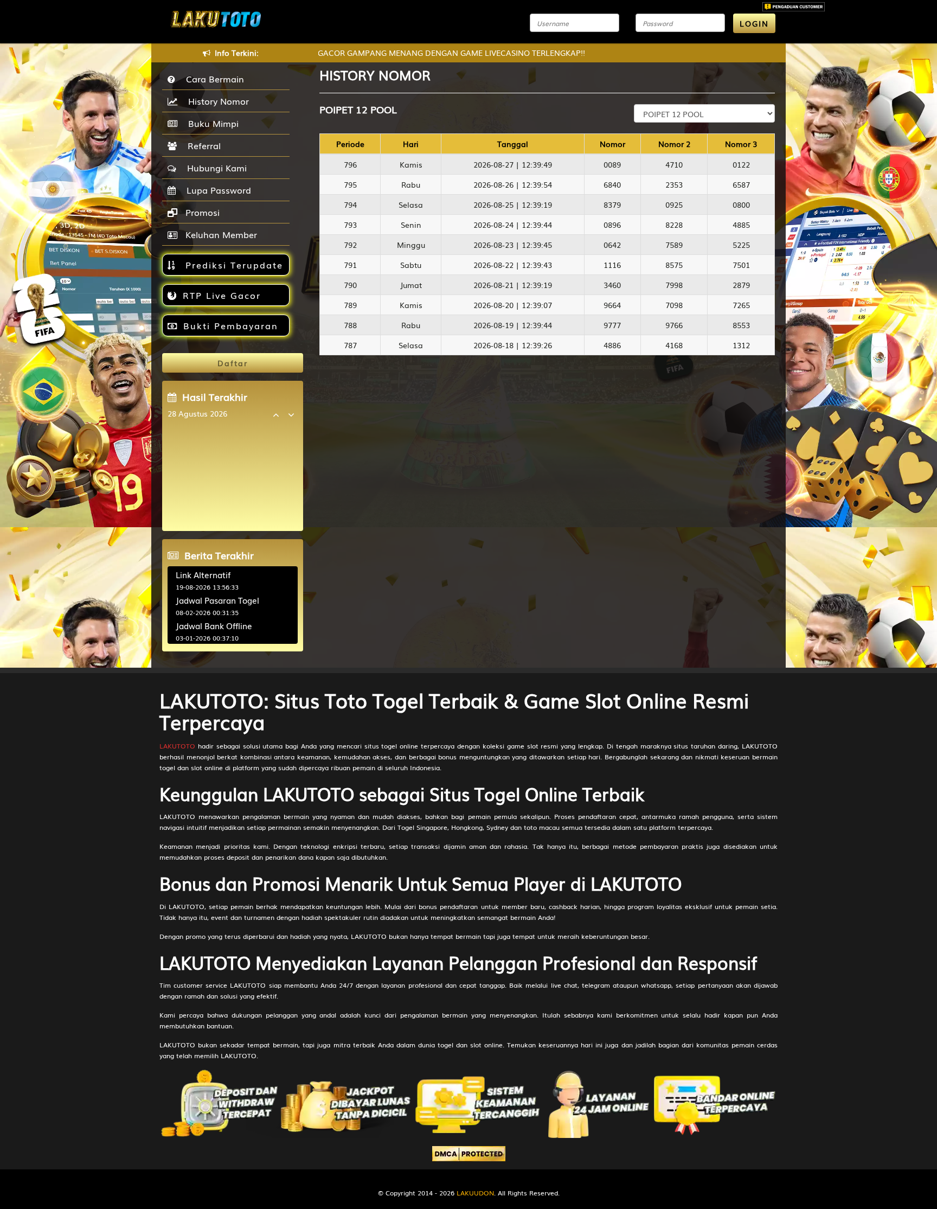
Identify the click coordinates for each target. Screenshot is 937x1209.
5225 (741, 244)
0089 (612, 164)
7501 (741, 264)
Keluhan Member (220, 234)
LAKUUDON (475, 1193)
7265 (741, 304)
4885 (741, 224)
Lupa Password (216, 189)
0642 (612, 244)
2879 (741, 284)
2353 (674, 184)
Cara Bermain (212, 78)
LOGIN (754, 23)
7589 (674, 244)
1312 (741, 345)
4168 (674, 345)
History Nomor (216, 100)
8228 (674, 224)
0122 (741, 164)
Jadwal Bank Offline (214, 625)
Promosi (201, 212)
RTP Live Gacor (222, 295)
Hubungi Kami (214, 167)
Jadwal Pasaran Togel (217, 600)
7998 (674, 284)
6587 (741, 184)
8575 (674, 264)
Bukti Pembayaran (230, 325)
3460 (612, 284)
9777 (612, 324)
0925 (674, 204)
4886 (612, 345)
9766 (674, 324)
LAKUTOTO (177, 746)
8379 (612, 204)
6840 (612, 184)
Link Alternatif (203, 574)
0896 (612, 224)
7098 (674, 304)
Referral (201, 145)
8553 (741, 324)
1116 (612, 264)
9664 (612, 304)
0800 (741, 204)
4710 (674, 164)
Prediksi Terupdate (232, 264)
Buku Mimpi (211, 123)
